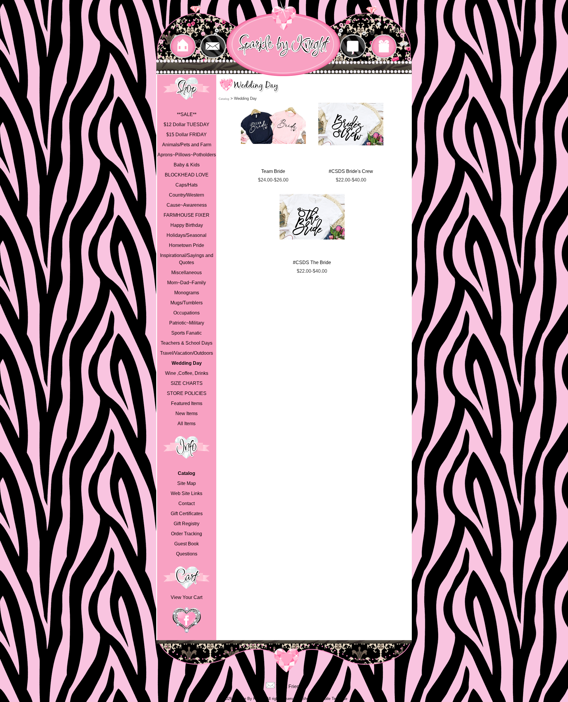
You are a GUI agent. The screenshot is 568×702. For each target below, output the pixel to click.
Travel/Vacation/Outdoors (186, 353)
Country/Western (186, 194)
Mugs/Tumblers (186, 302)
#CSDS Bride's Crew (351, 171)
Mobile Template (333, 698)
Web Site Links (186, 493)
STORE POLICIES (186, 393)
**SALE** (186, 114)
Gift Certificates (187, 513)
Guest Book (186, 543)
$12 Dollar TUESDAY (186, 124)
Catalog (186, 473)
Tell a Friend (289, 686)
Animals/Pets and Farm (186, 144)
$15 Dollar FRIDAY (186, 134)
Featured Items (186, 403)
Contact (186, 503)
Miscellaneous (186, 272)
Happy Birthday (186, 225)
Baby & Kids (187, 164)
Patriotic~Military (186, 322)
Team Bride (273, 171)
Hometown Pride (186, 245)
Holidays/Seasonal (186, 235)
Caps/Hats (186, 184)
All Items (187, 423)
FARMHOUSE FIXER (186, 215)
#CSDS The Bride (312, 262)
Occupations (186, 312)
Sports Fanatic (186, 332)
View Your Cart (186, 597)
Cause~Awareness (187, 205)
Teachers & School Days (186, 343)
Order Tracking (186, 533)
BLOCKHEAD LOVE (187, 174)
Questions (186, 553)
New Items (186, 413)
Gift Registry (186, 523)
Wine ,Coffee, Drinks (186, 373)
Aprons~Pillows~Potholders (186, 154)
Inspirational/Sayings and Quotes (186, 259)
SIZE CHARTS (187, 383)
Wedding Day (187, 363)
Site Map (186, 483)
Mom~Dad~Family (186, 282)
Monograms (186, 292)
